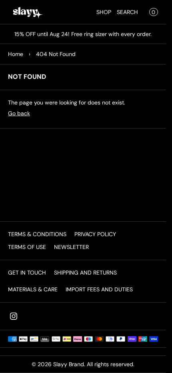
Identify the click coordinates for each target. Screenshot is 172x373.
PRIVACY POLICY (95, 234)
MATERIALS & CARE (33, 289)
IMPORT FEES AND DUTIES (99, 289)
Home (15, 54)
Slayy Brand (68, 364)
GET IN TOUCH (27, 272)
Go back (19, 113)
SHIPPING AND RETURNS (85, 272)
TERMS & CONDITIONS (37, 234)
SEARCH (127, 12)
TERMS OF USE (27, 247)
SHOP (103, 12)
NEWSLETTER (71, 247)
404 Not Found (56, 54)
